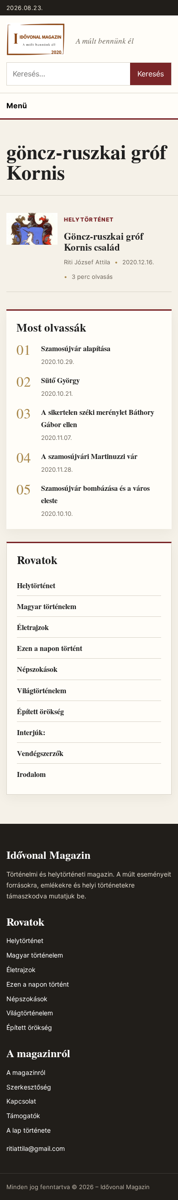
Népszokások (37, 669)
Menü (16, 105)
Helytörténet (89, 219)
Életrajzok (33, 627)
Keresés (150, 73)
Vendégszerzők (40, 753)
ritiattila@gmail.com (35, 1148)
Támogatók (23, 1115)
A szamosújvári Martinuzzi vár (89, 456)
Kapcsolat (21, 1101)
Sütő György (60, 380)
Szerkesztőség (28, 1087)
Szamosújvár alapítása (75, 348)
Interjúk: (31, 732)
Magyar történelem (46, 606)
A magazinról (25, 1072)
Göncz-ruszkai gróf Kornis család (103, 241)
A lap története (28, 1130)
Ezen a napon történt (49, 648)
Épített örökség (40, 711)
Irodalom (31, 774)
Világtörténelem (41, 690)
